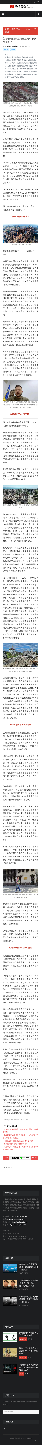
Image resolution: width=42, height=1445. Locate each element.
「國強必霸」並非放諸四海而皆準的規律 (18, 1141)
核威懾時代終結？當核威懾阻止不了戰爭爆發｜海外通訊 (28, 1299)
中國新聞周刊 (10, 46)
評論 (21, 1374)
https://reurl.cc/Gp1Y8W (17, 1225)
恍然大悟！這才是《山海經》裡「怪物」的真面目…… (28, 1351)
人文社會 (23, 1339)
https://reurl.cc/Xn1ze (16, 1219)
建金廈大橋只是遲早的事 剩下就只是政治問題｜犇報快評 (28, 1267)
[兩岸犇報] (21, 7)
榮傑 (17, 46)
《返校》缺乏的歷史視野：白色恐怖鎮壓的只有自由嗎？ (28, 1367)
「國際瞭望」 (15, 29)
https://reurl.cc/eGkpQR (19, 1222)
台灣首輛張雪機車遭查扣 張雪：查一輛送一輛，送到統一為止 (28, 1283)
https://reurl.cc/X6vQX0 (19, 1216)
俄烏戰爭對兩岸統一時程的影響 (15, 1144)
